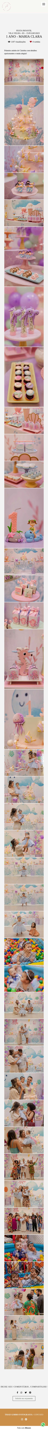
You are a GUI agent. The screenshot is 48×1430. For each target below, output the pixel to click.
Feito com (24, 1428)
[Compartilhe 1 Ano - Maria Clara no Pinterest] (30, 1393)
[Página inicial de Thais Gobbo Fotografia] (6, 7)
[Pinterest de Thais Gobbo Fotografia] (26, 1419)
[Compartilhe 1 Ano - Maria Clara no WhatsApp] (21, 1393)
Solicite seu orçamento (24, 1398)
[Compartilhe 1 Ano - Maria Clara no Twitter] (26, 1393)
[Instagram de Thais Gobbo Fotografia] (22, 1419)
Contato (38, 1415)
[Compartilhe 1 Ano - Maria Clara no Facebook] (17, 1393)
